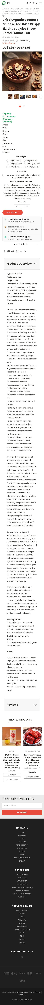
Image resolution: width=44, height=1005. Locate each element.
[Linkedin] (21, 251)
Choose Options (11, 779)
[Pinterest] (25, 251)
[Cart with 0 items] (37, 3)
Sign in (17, 858)
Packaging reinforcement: (22, 181)
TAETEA (22, 917)
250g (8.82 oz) (33, 163)
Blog (22, 839)
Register (26, 858)
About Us (22, 842)
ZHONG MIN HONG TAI (22, 930)
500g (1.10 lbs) (15, 167)
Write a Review (8, 43)
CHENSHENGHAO (22, 926)
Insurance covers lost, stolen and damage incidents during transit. (24, 176)
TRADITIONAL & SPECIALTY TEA (22, 887)
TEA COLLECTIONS (22, 875)
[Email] (8, 251)
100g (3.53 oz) (16, 163)
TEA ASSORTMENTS (22, 890)
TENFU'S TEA (22, 920)
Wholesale (22, 835)
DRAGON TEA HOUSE (22, 910)
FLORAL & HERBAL (22, 884)
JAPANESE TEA (22, 881)
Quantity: (22, 202)
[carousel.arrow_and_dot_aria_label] (24, 106)
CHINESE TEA (22, 878)
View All (22, 942)
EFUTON (22, 923)
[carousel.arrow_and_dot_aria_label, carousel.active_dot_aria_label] (20, 106)
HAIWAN (22, 933)
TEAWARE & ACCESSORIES (22, 894)
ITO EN (22, 936)
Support (22, 855)
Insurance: (22, 171)
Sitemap (22, 861)
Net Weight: (22, 157)
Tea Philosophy (22, 845)
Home (22, 832)
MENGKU (22, 939)
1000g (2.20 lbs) (33, 167)
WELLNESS (22, 897)
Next (39, 97)
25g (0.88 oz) (15, 160)
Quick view (12, 775)
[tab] (22, 705)
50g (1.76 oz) (32, 160)
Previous (4, 97)
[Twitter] (17, 251)
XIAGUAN (22, 914)
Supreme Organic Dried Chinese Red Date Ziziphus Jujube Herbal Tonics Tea (32, 760)
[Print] (12, 251)
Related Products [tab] (20, 719)
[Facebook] (4, 251)
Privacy (22, 851)
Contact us (22, 848)
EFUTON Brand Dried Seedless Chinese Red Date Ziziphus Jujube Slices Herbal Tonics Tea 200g (11, 761)
